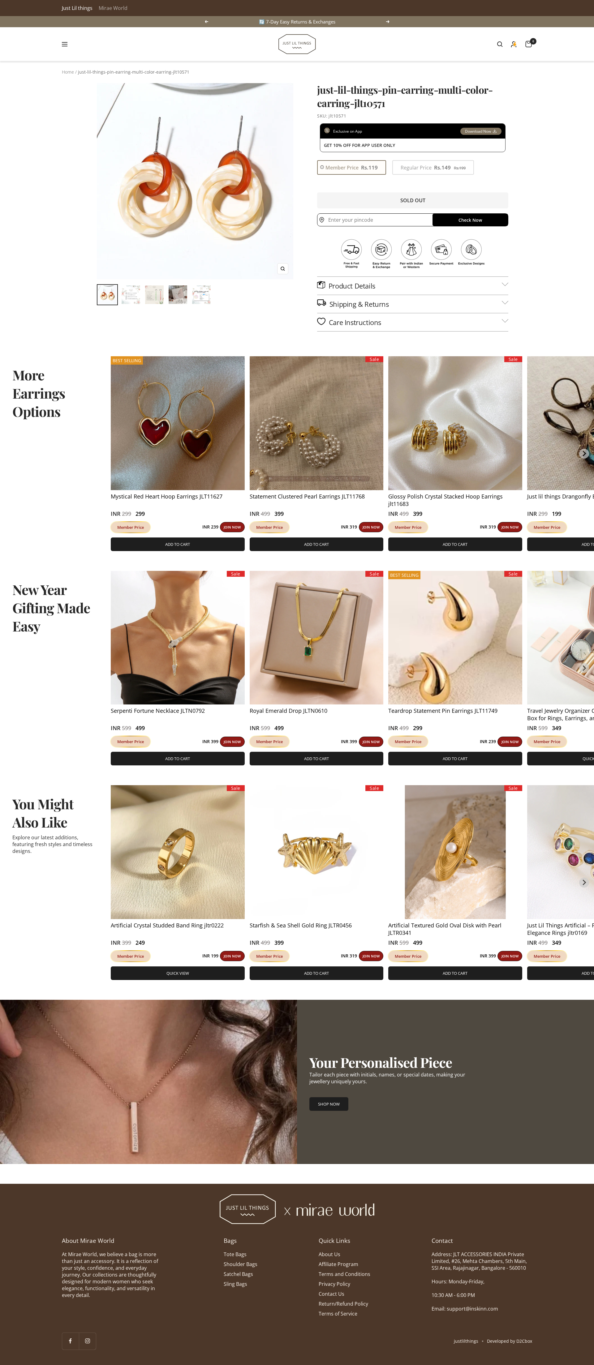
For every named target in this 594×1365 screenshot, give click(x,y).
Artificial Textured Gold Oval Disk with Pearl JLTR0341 (444, 929)
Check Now (470, 220)
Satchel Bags (238, 1274)
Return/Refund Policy (343, 1303)
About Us (329, 1254)
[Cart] (528, 44)
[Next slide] (584, 454)
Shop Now (329, 1104)
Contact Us (331, 1293)
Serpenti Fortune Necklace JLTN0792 (158, 710)
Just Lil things (77, 8)
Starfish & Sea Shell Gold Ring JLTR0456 (301, 925)
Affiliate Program (338, 1264)
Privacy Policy (334, 1284)
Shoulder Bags (240, 1264)
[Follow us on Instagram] (87, 1341)
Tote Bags (235, 1254)
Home (68, 72)
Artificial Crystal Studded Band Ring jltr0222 (167, 925)
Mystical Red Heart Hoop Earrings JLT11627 (166, 496)
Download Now (478, 131)
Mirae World (113, 8)
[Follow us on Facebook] (70, 1341)
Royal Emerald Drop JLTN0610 (288, 710)
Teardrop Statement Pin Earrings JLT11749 (442, 710)
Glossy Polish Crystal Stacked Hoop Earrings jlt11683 (445, 500)
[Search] (500, 44)
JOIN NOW (232, 527)
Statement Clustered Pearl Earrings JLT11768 (307, 496)
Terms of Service (338, 1313)
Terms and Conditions (344, 1274)
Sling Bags (235, 1284)
